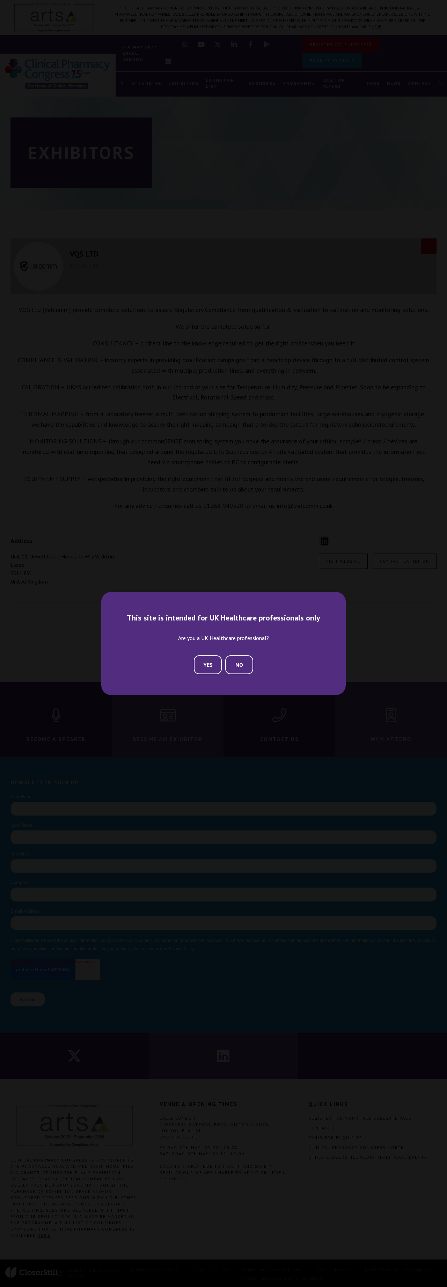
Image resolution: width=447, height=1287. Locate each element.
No (239, 664)
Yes (208, 664)
